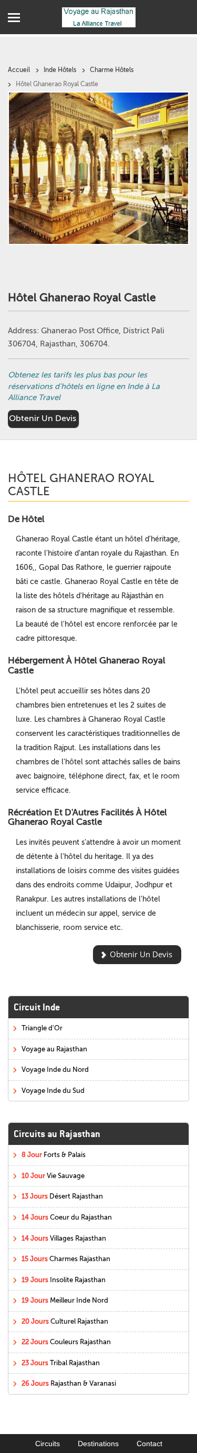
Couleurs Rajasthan (66, 1342)
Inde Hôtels (60, 70)
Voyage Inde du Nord (55, 1069)
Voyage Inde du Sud (53, 1090)
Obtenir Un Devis (42, 418)
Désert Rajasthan (62, 1196)
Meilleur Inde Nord (65, 1300)
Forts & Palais (54, 1155)
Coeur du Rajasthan (67, 1217)
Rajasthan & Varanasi (69, 1383)
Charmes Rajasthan (66, 1259)
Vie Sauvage (53, 1176)
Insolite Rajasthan (64, 1280)
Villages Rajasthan (64, 1238)
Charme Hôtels (111, 70)
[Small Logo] (98, 17)
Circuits (47, 1443)
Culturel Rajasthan (65, 1321)
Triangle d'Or (42, 1028)
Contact (149, 1443)
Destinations (98, 1443)
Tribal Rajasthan (61, 1363)
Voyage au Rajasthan (54, 1049)
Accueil (19, 70)
